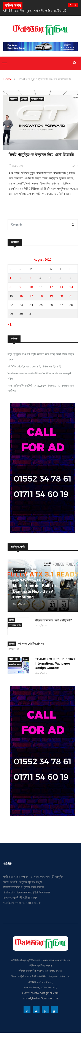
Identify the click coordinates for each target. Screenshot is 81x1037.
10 (31, 287)
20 (61, 296)
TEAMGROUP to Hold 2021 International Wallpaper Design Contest (55, 663)
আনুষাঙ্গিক (13, 98)
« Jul (10, 324)
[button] (70, 5)
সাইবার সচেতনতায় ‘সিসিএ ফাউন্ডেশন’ (53, 620)
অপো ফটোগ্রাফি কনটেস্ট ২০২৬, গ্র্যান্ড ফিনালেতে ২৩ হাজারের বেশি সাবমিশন (41, 388)
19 (51, 296)
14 (71, 287)
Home (7, 79)
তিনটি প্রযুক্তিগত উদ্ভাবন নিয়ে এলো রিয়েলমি (41, 154)
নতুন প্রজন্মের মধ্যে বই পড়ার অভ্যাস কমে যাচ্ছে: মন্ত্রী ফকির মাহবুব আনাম (41, 356)
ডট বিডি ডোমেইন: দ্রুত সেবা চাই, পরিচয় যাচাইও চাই (35, 11)
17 (31, 296)
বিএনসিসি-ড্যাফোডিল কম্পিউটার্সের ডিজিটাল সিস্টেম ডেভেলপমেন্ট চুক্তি (39, 375)
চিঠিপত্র (11, 643)
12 (51, 287)
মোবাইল (24, 98)
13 (61, 287)
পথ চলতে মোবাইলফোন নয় (31, 643)
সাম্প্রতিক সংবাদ (37, 98)
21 (71, 296)
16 (21, 296)
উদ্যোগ (11, 619)
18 (41, 296)
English (19, 570)
